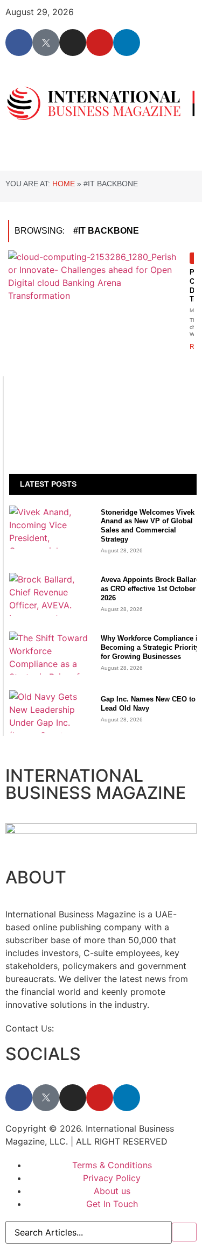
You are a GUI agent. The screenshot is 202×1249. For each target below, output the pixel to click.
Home (63, 183)
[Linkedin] (126, 42)
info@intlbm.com (91, 1028)
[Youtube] (99, 42)
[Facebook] (18, 42)
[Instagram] (72, 42)
